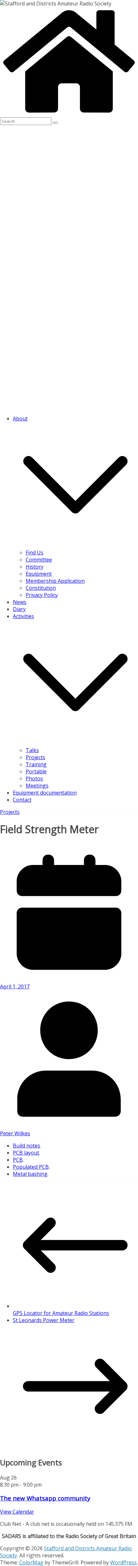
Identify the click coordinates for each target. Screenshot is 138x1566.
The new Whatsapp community (45, 1498)
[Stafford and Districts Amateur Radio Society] (69, 113)
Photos (34, 778)
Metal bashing (30, 1173)
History (34, 566)
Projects (35, 757)
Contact (22, 799)
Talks (32, 750)
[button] (75, 545)
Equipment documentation (45, 792)
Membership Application (55, 580)
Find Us (34, 552)
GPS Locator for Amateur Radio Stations (61, 1313)
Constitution (41, 587)
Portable (36, 771)
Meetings (37, 785)
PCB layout (26, 1152)
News (19, 602)
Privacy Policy (42, 594)
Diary (19, 609)
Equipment (39, 573)
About (20, 418)
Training (36, 764)
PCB (18, 1159)
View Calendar (17, 1511)
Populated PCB (31, 1166)
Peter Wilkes (15, 1133)
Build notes (26, 1145)
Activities (23, 616)
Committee (39, 559)
